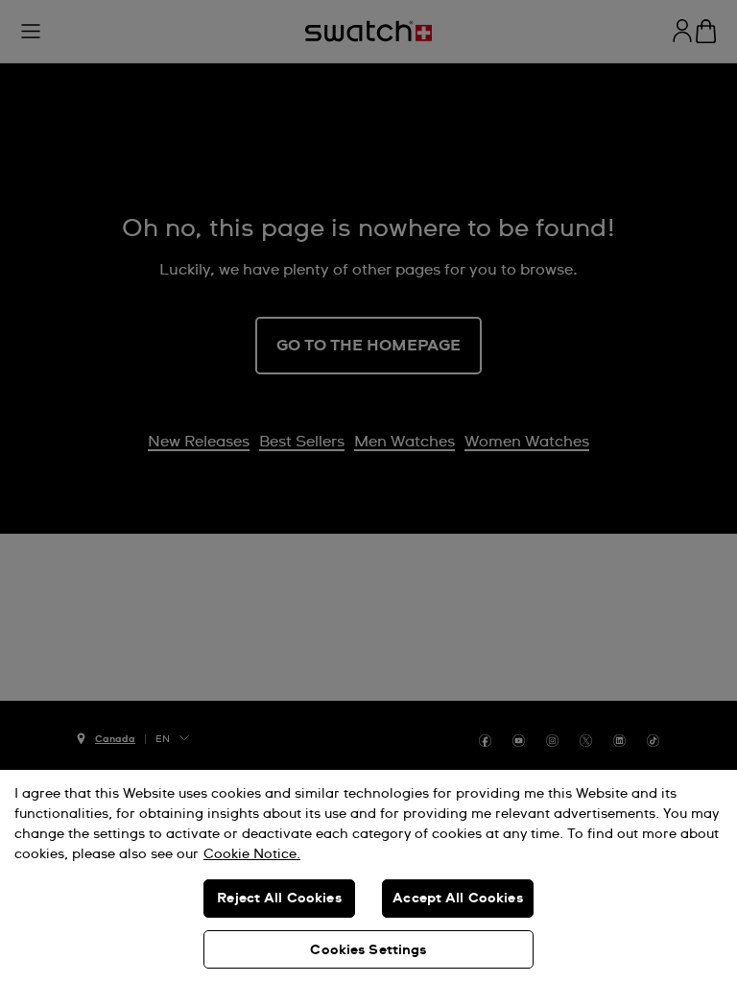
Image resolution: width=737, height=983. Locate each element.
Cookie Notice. (251, 854)
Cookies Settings (368, 950)
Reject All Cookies (279, 898)
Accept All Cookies (457, 898)
